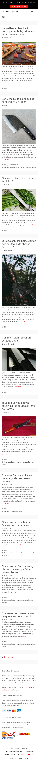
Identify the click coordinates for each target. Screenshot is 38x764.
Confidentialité (29, 751)
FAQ (12, 748)
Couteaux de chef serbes (28, 167)
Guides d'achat (13, 165)
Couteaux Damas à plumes (13, 511)
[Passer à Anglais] (22, 754)
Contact (17, 748)
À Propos (24, 748)
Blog (5, 88)
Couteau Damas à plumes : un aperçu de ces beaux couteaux (18, 478)
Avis (18, 754)
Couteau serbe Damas (11, 167)
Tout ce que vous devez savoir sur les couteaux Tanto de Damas (19, 405)
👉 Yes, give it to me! (19, 7)
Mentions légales (10, 754)
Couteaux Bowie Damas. (12, 462)
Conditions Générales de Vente (14, 751)
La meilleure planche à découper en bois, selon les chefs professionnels (18, 31)
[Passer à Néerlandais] (32, 754)
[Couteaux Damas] (9, 11)
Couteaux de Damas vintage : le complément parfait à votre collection (18, 569)
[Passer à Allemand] (29, 754)
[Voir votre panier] (32, 11)
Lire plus (4, 83)
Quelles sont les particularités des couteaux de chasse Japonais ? (19, 243)
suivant (9, 657)
